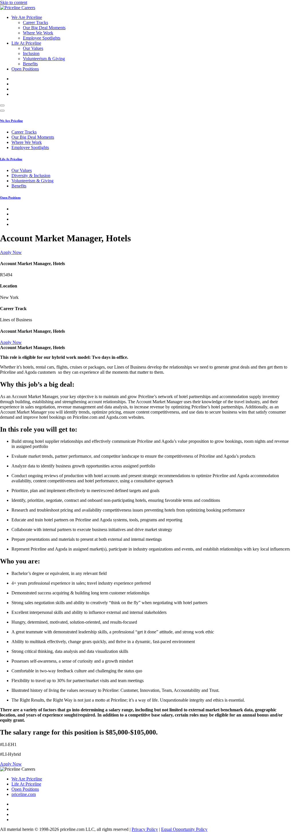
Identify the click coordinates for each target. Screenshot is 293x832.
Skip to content (13, 2)
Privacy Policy (145, 829)
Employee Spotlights (41, 38)
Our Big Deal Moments (44, 27)
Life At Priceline (26, 43)
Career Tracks (35, 22)
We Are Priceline (26, 17)
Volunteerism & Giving (44, 58)
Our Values (33, 48)
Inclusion (31, 53)
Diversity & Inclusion (30, 175)
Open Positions (25, 68)
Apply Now (11, 252)
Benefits (30, 63)
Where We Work (38, 32)
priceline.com (23, 794)
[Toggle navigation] (2, 105)
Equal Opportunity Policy (184, 829)
